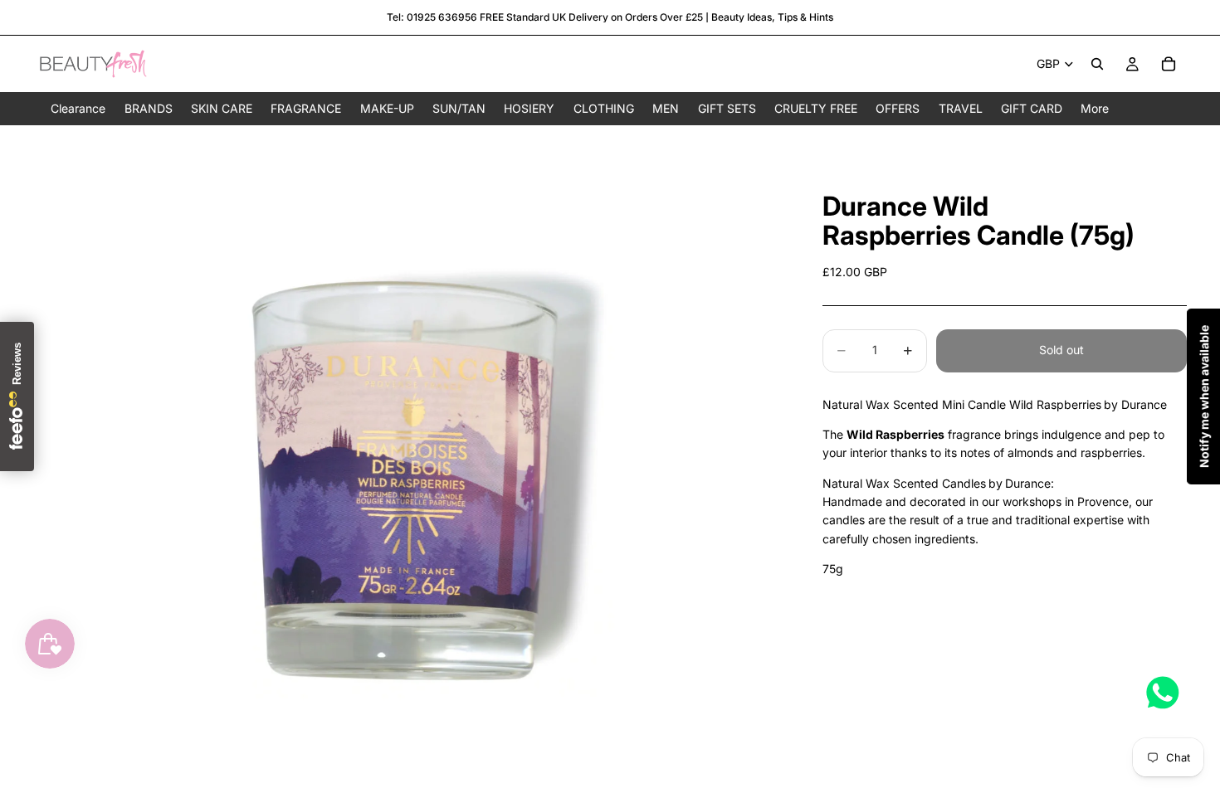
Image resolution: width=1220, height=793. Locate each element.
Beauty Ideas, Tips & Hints (772, 17)
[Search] (1097, 64)
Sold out (1061, 350)
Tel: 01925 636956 (432, 17)
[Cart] (1168, 64)
